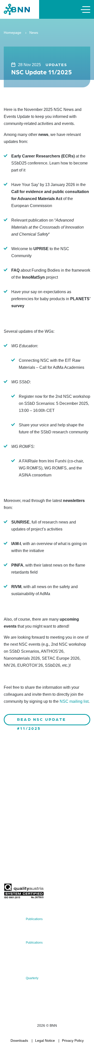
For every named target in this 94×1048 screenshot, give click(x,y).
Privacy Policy (73, 1040)
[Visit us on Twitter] (9, 833)
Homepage (12, 33)
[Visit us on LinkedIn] (25, 833)
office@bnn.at (15, 820)
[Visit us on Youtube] (41, 833)
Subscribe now (33, 871)
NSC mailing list (74, 701)
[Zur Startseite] (17, 9)
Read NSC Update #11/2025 (41, 721)
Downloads (19, 1040)
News (33, 33)
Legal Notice (45, 1040)
